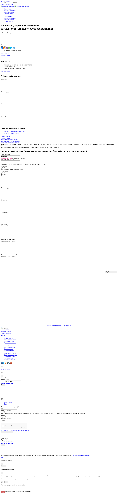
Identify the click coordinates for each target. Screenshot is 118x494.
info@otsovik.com (6, 369)
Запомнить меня (7, 381)
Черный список (8, 346)
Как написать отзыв (10, 339)
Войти (2, 4)
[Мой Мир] (7, 363)
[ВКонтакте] (2, 48)
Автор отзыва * (5, 154)
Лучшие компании (9, 347)
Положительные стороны (9, 255)
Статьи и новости (7, 333)
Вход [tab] (5, 404)
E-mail (2, 378)
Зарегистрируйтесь (6, 158)
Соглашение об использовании (81, 455)
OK (2, 457)
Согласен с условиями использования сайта (16, 430)
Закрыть (3, 466)
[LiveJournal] (9, 363)
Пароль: (3, 415)
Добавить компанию (10, 10)
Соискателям (8, 9)
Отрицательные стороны (8, 239)
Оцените (3, 174)
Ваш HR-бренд (6, 331)
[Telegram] (14, 48)
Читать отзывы (5, 53)
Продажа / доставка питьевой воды (14, 131)
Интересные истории (10, 355)
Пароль (3, 379)
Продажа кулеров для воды (12, 133)
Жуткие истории (9, 358)
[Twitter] (4, 363)
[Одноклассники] (4, 48)
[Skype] (11, 48)
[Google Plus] (11, 363)
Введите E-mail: (6, 410)
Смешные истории (9, 356)
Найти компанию (9, 12)
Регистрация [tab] (8, 402)
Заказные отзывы (9, 350)
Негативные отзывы (10, 353)
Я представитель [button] (6, 71)
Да (2, 482)
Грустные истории (9, 359)
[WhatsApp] (9, 48)
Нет (6, 482)
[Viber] (7, 48)
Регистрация (9, 4)
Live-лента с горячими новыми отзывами (59, 325)
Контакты (4, 335)
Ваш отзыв (4, 224)
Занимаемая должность (7, 159)
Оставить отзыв (8, 13)
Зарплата (3, 163)
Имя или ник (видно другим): (10, 407)
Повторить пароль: (6, 418)
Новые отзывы (8, 349)
